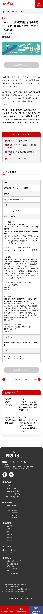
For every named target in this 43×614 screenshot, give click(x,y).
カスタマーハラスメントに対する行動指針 (17, 589)
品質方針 (9, 537)
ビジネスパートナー (11, 546)
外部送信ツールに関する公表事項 (14, 591)
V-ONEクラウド (11, 485)
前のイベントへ (11, 379)
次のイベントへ (31, 379)
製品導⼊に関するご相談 (13, 561)
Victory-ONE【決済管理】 (14, 491)
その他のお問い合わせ (13, 573)
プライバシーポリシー (11, 586)
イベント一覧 (21, 379)
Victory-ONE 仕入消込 (12, 497)
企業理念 (9, 534)
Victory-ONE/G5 (11, 488)
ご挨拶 (8, 529)
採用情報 (9, 540)
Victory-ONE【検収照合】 (14, 494)
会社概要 (9, 526)
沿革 (7, 532)
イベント (14, 12)
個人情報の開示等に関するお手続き (15, 584)
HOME (7, 12)
